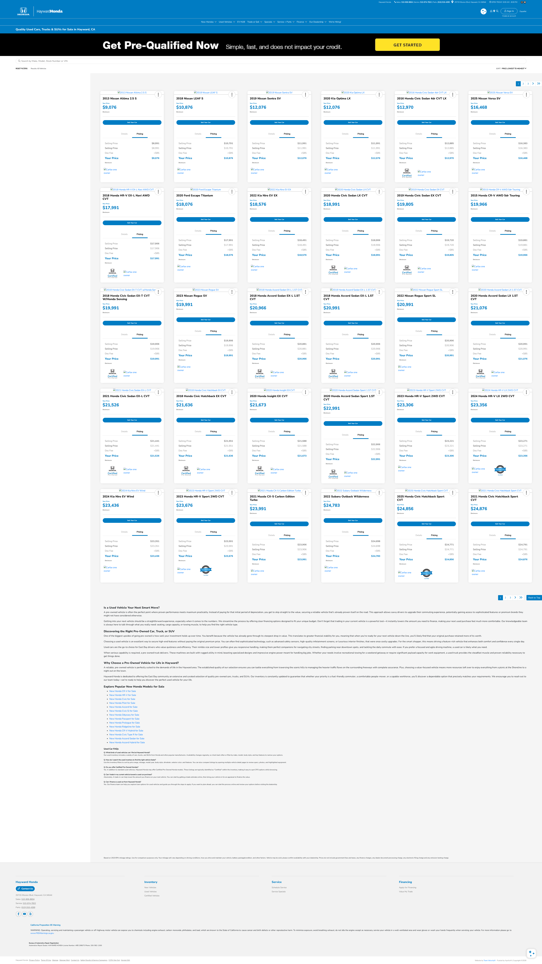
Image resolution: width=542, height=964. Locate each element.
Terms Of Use (46, 960)
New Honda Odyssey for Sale (124, 714)
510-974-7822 (425, 2)
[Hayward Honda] (40, 11)
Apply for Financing (407, 887)
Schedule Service (279, 887)
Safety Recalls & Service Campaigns (93, 960)
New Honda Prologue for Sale (124, 722)
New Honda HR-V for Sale (122, 695)
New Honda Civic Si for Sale (123, 710)
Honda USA (125, 960)
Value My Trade (406, 891)
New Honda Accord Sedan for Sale (126, 738)
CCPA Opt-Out (114, 960)
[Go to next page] (533, 83)
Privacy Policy (34, 960)
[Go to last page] (539, 83)
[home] (491, 11)
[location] (452, 2)
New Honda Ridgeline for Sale (124, 726)
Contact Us (27, 888)
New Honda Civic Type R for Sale (126, 734)
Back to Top (534, 597)
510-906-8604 (407, 2)
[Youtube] (525, 2)
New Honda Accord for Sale (123, 707)
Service (277, 882)
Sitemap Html (64, 960)
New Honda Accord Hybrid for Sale (127, 742)
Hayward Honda (22, 960)
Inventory (150, 882)
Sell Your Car (132, 122)
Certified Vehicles (151, 895)
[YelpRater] (30, 914)
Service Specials (279, 891)
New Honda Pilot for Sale (122, 703)
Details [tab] (124, 133)
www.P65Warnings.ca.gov (42, 933)
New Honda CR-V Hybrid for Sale (126, 730)
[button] (158, 94)
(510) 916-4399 (444, 2)
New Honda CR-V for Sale (122, 691)
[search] (497, 11)
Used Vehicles (150, 891)
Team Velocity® (490, 960)
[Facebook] (522, 2)
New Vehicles (150, 887)
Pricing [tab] (140, 133)
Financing (405, 882)
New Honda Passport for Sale (124, 718)
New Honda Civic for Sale (122, 699)
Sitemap (55, 960)
